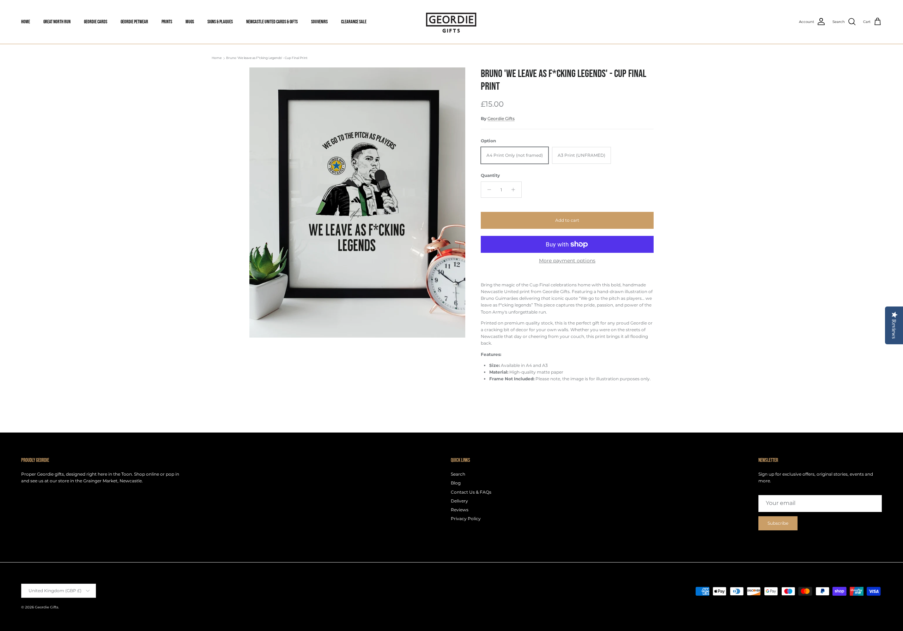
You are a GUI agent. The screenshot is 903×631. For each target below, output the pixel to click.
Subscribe (778, 523)
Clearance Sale (353, 22)
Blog (456, 483)
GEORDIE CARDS (95, 22)
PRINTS (167, 22)
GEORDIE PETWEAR (134, 22)
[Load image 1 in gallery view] (357, 202)
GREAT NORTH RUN (57, 22)
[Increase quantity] (515, 189)
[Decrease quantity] (487, 189)
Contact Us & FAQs (471, 492)
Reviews (459, 509)
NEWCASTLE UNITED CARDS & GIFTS (272, 22)
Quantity (490, 175)
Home (217, 58)
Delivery (459, 501)
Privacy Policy (466, 518)
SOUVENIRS (319, 22)
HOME (25, 22)
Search (458, 474)
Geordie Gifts (501, 118)
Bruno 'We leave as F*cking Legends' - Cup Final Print (267, 58)
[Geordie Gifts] (451, 22)
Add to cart (567, 220)
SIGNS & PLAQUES (220, 22)
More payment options (567, 261)
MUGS (190, 22)
